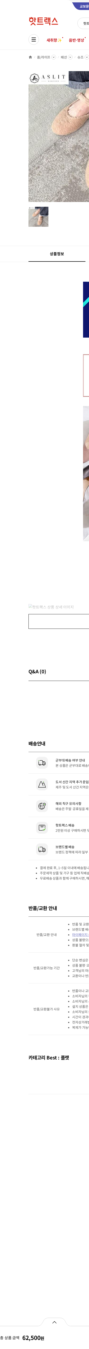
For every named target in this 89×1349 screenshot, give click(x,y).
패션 (64, 57)
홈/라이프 (43, 57)
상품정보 (57, 253)
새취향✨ (54, 40)
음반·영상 (76, 40)
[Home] (30, 57)
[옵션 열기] (54, 1322)
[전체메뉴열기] (33, 39)
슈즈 (80, 57)
